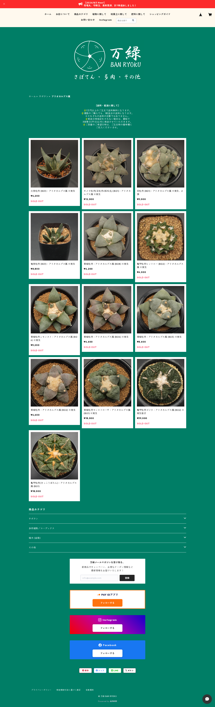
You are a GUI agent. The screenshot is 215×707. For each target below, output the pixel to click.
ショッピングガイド (160, 14)
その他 (32, 547)
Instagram (105, 19)
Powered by (104, 701)
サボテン (43, 96)
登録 (127, 578)
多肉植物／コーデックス (41, 528)
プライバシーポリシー (41, 690)
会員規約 (90, 690)
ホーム (48, 14)
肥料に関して (138, 14)
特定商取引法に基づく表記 (69, 690)
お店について (63, 14)
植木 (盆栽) (35, 538)
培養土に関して (119, 14)
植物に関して (99, 14)
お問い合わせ (88, 19)
